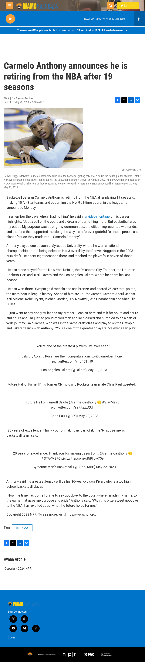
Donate (130, 6)
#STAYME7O (51, 458)
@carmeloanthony (109, 356)
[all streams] (139, 18)
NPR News (22, 527)
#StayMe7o (110, 402)
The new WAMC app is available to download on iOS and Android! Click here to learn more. (72, 30)
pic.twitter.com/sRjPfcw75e (82, 458)
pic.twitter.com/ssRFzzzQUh (72, 407)
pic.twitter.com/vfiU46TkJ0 (72, 361)
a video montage (97, 216)
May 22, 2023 (97, 370)
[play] (10, 19)
